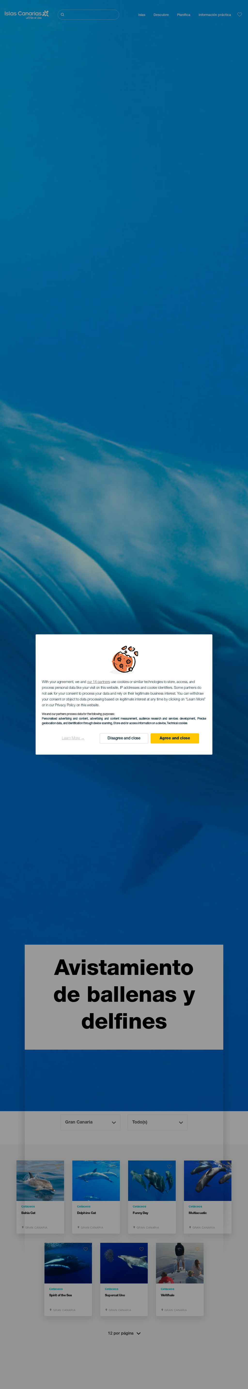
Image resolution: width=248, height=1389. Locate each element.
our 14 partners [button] (98, 682)
